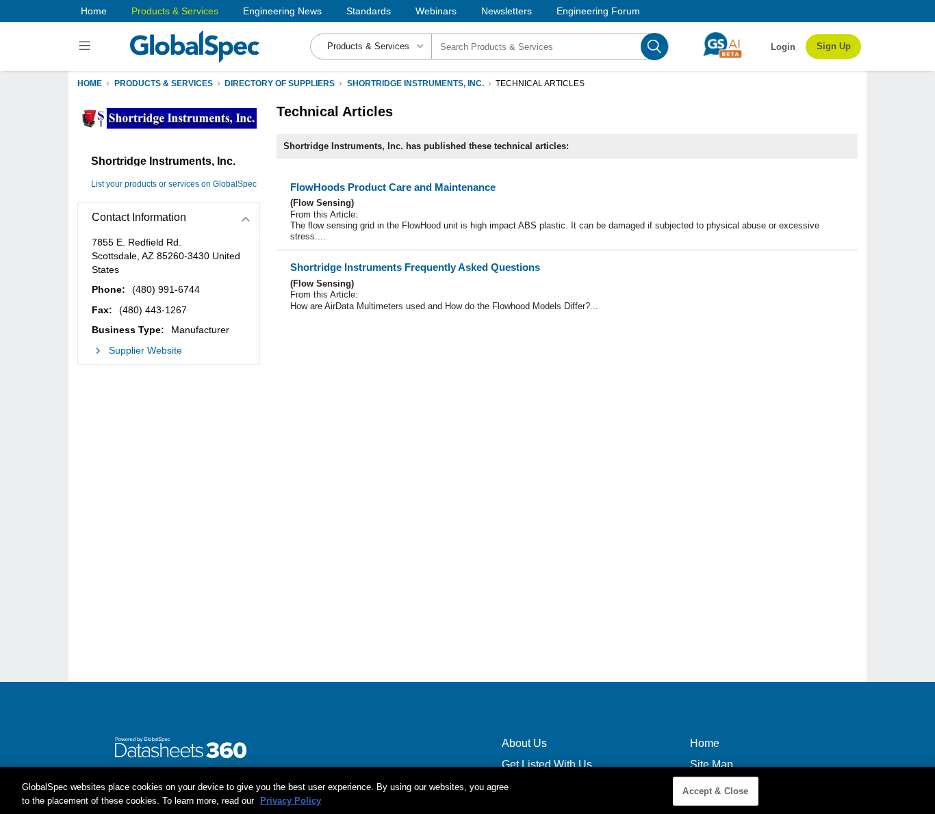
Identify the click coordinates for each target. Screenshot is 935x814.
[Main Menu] (86, 46)
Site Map (711, 764)
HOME (89, 83)
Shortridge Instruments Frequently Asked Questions (415, 267)
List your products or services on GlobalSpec (174, 184)
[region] (467, 790)
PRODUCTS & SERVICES (163, 83)
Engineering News (282, 10)
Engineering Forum (598, 10)
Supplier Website (145, 350)
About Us (524, 743)
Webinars (436, 10)
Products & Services (174, 10)
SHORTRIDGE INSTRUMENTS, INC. (415, 83)
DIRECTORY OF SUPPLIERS (280, 83)
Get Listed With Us (547, 764)
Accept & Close (715, 791)
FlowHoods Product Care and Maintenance (393, 187)
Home (94, 10)
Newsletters (506, 10)
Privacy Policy (290, 800)
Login (783, 47)
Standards (368, 10)
